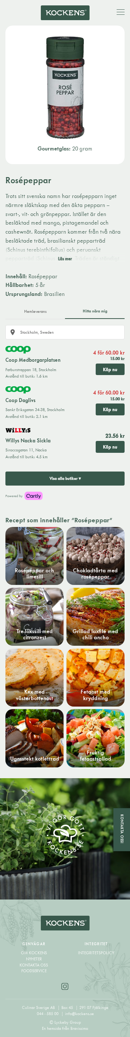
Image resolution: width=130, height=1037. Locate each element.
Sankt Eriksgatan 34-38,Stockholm (35, 409)
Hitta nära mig (95, 311)
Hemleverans (35, 311)
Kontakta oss (34, 965)
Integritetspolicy (96, 952)
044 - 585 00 (48, 1013)
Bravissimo (79, 1028)
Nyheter (34, 958)
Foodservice (34, 970)
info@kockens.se (79, 1013)
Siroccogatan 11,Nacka (26, 449)
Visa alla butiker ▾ (65, 478)
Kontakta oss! (122, 828)
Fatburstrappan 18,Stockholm (30, 369)
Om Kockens (34, 952)
